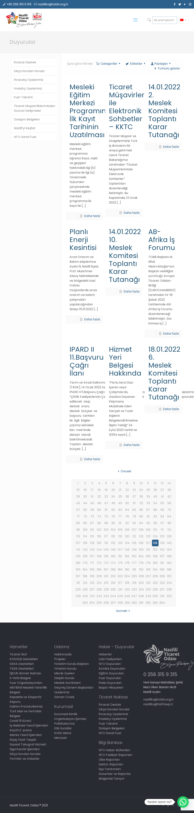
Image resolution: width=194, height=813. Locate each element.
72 (85, 516)
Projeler (60, 659)
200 (99, 576)
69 (162, 510)
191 (134, 569)
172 (99, 563)
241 (92, 596)
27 (162, 490)
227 (92, 589)
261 (141, 603)
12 (155, 483)
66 (141, 510)
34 (113, 496)
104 (113, 530)
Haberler (105, 654)
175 (120, 563)
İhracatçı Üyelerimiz (28, 80)
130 (99, 543)
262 (148, 603)
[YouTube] (185, 4)
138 (155, 543)
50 (127, 503)
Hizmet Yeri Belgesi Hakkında (125, 361)
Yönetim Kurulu (65, 668)
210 (169, 576)
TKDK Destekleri (22, 668)
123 (148, 536)
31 (92, 496)
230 (113, 589)
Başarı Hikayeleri (111, 687)
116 (99, 536)
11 (148, 483)
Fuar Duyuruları (110, 678)
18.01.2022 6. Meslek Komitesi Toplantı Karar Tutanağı (164, 373)
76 (113, 516)
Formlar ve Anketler (25, 758)
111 (162, 530)
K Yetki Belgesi (20, 678)
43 (78, 503)
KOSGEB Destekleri (24, 659)
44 (85, 503)
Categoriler (108, 63)
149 (134, 549)
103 (106, 530)
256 (106, 603)
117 (106, 536)
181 (162, 563)
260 (134, 603)
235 (148, 589)
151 (148, 549)
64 (127, 510)
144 (99, 549)
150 (141, 549)
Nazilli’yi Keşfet (24, 128)
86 (85, 523)
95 (148, 523)
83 (162, 516)
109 (148, 530)
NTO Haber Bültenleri (114, 750)
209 (162, 576)
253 (85, 603)
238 (169, 589)
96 (155, 523)
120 (127, 536)
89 (106, 523)
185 (92, 569)
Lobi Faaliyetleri (110, 659)
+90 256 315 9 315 (19, 4)
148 (127, 549)
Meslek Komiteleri (67, 683)
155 (78, 556)
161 (120, 556)
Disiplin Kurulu (64, 678)
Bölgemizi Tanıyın (111, 778)
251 (162, 596)
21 (120, 490)
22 (127, 490)
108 (141, 530)
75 (106, 516)
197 (78, 576)
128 (85, 543)
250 (155, 596)
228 (99, 589)
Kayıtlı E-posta (21, 730)
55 (162, 503)
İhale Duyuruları (110, 683)
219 (134, 583)
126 (169, 536)
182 (169, 563)
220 (141, 583)
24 (141, 490)
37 (134, 496)
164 (141, 556)
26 (155, 490)
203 (120, 576)
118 (113, 536)
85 (78, 523)
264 (162, 603)
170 (85, 563)
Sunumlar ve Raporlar (115, 774)
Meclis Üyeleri (64, 673)
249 (148, 596)
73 (92, 516)
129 (92, 543)
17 (92, 490)
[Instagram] (190, 4)
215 (106, 583)
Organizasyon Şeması (70, 719)
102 (99, 530)
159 (106, 556)
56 (169, 503)
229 (106, 589)
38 (141, 496)
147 (120, 549)
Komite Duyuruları (112, 668)
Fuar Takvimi (23, 97)
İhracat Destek (25, 62)
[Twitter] (180, 4)
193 (148, 569)
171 (92, 563)
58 (85, 510)
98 (169, 523)
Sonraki (121, 611)
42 (169, 496)
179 (148, 563)
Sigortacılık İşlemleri (24, 749)
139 (162, 543)
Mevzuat (60, 738)
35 (120, 496)
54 (155, 503)
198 (85, 576)
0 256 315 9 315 (160, 674)
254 (92, 603)
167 (162, 556)
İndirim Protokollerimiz (26, 706)
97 (162, 523)
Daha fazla (92, 216)
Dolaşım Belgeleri (27, 119)
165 (148, 556)
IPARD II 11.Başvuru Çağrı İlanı (87, 361)
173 (106, 563)
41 (162, 496)
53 (148, 503)
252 (169, 596)
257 (113, 603)
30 (85, 496)
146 (113, 549)
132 (113, 543)
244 (113, 596)
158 (99, 556)
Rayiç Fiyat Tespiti (23, 740)
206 (141, 576)
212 (85, 583)
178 (141, 563)
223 (162, 583)
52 (141, 503)
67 (148, 510)
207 (148, 576)
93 (134, 523)
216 (113, 583)
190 (127, 569)
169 (78, 563)
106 (127, 530)
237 (162, 589)
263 (155, 603)
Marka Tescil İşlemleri (26, 735)
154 (169, 549)
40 (155, 496)
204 (127, 576)
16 (85, 490)
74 (99, 516)
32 (99, 496)
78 (127, 516)
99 (78, 530)
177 (134, 563)
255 (99, 603)
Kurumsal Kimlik (65, 714)
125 (162, 536)
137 (148, 543)
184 (85, 569)
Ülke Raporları (109, 759)
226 (85, 589)
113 (78, 536)
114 (85, 536)
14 (169, 483)
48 (113, 503)
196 (169, 569)
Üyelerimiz (62, 692)
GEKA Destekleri (22, 664)
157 (92, 556)
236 (155, 589)
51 (134, 503)
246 (127, 596)
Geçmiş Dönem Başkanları (73, 687)
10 (141, 483)
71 (78, 516)
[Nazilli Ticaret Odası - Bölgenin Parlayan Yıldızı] (23, 20)
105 (120, 530)
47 (106, 503)
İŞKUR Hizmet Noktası (25, 673)
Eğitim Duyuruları (111, 673)
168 (169, 556)
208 (155, 576)
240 (85, 596)
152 (155, 549)
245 (120, 596)
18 (99, 490)
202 (113, 576)
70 (169, 510)
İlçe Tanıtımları (110, 769)
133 (120, 543)
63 (120, 510)
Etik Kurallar (63, 728)
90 (113, 523)
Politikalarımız (64, 723)
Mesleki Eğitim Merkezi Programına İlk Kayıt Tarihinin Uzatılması (90, 111)
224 (169, 583)
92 (127, 523)
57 (78, 510)
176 (127, 563)
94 (141, 523)
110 (155, 530)
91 (120, 523)
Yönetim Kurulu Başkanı (71, 664)
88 (99, 523)
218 (127, 583)
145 (106, 549)
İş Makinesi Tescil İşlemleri (29, 725)
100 (85, 530)
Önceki (126, 471)
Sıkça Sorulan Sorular (29, 71)
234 (141, 589)
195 (162, 569)
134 (127, 543)
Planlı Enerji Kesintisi (83, 239)
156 (85, 556)
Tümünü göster (169, 68)
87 (92, 523)
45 (92, 503)
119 (120, 536)
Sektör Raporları (111, 764)
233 (134, 589)
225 (78, 589)
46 (99, 503)
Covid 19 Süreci (20, 721)
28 (169, 490)
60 (99, 510)
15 (78, 490)
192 (141, 569)
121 (134, 536)
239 (78, 596)
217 (120, 583)
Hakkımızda (62, 654)
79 (134, 516)
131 (106, 543)
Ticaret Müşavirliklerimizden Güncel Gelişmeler (34, 108)
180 (155, 563)
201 (106, 576)
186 (99, 569)
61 (106, 510)
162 (127, 556)
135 (134, 543)
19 (106, 490)
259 (127, 603)
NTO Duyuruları (110, 664)
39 (148, 496)
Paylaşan (161, 63)
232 (127, 589)
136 (141, 543)
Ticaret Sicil (18, 654)
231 (120, 589)
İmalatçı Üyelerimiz (28, 88)
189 (120, 569)
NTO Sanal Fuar (25, 137)
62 (113, 510)
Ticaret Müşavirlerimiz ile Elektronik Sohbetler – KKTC (133, 107)
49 (120, 503)
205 (134, 576)
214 (99, 583)
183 (78, 569)
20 (113, 490)
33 (106, 496)
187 (106, 569)
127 (78, 543)
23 (134, 490)
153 (162, 549)
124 (155, 536)
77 (120, 516)
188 (113, 569)
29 (78, 496)
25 (148, 490)
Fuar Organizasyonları (26, 683)
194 (155, 569)
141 (78, 549)
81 (148, 516)
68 (155, 510)
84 (169, 516)
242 (99, 596)
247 (134, 596)
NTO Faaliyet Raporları (115, 755)
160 (113, 556)
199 (92, 576)
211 (78, 583)
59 (92, 510)
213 (92, 583)
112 (169, 530)
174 (113, 563)
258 (120, 603)
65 (134, 510)
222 (155, 583)
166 (155, 556)
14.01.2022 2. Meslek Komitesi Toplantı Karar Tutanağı (164, 111)
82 (155, 516)
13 (162, 483)
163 (134, 556)
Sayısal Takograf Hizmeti (28, 744)
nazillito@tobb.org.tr (53, 4)
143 (92, 549)
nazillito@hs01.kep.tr (158, 704)
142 (85, 549)
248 (141, 596)
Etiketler (136, 63)
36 (127, 496)
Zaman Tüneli (64, 697)
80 (141, 516)
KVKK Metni (62, 733)
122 (141, 536)
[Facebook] (175, 4)
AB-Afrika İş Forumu (161, 239)
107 (134, 530)
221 (148, 583)
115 (92, 536)
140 (169, 543)
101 (92, 530)
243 (106, 596)
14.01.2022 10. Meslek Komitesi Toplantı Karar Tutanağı (125, 255)
